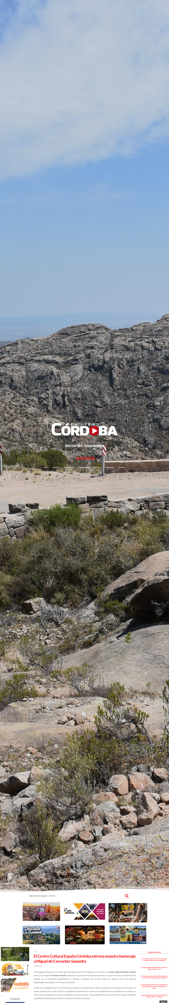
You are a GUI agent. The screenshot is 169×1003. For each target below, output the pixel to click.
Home (46, 467)
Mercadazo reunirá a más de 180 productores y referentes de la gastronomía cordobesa (154, 977)
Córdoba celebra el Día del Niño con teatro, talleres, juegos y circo (154, 968)
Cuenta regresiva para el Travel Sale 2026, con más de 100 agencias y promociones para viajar (154, 986)
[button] (127, 896)
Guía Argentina (83, 467)
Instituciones (109, 467)
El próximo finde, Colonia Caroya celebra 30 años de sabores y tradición (154, 996)
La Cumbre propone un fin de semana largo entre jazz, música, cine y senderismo (154, 959)
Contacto (121, 467)
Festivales (96, 467)
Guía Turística (69, 467)
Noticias (56, 467)
